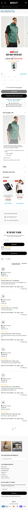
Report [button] (18, 286)
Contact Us (3, 472)
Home (2, 10)
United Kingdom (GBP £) (7, 458)
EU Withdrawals (4, 470)
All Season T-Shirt (20, 195)
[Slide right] (17, 49)
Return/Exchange (5, 468)
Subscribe (14, 244)
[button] (14, 61)
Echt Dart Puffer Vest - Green (8, 11)
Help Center (4, 466)
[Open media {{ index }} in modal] (12, 31)
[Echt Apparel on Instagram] (15, 502)
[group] (8, 186)
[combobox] (14, 6)
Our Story (3, 474)
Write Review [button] (14, 253)
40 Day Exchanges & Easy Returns (15, 106)
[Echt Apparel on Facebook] (13, 502)
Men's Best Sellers (9, 10)
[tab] (16, 264)
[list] (14, 31)
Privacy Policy (4, 476)
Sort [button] (2, 259)
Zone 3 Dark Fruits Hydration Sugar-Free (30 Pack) (8, 196)
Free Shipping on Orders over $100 (15, 104)
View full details (8, 203)
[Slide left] (10, 49)
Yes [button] (15, 286)
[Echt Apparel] (14, 3)
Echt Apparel (15, 503)
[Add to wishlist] (12, 181)
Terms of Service (5, 478)
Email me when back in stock (15, 95)
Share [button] (22, 286)
